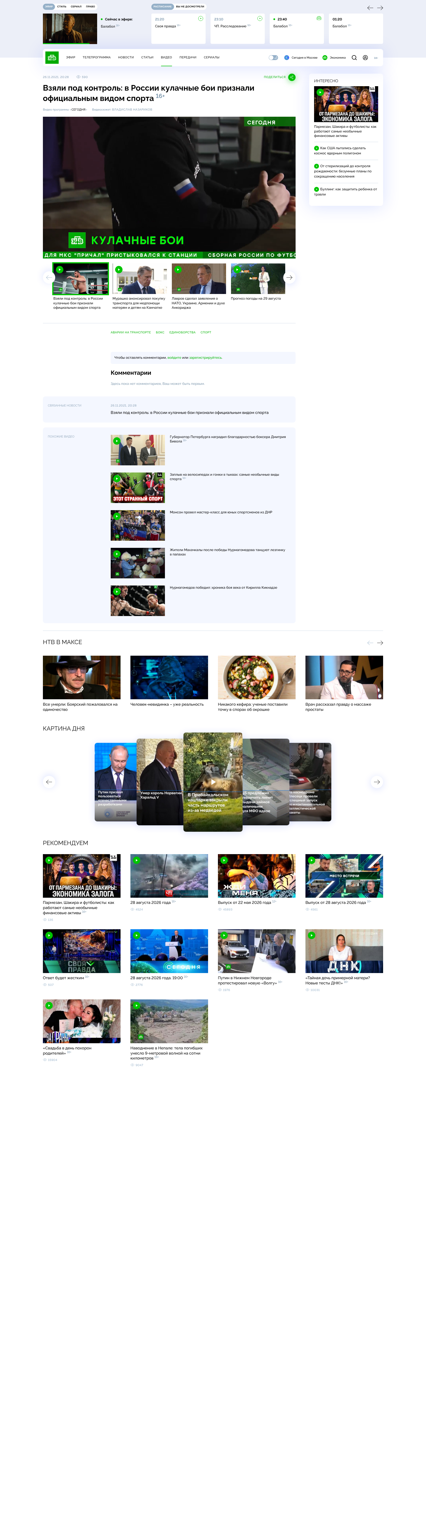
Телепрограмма (97, 57)
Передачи (187, 57)
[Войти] (365, 57)
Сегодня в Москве (305, 57)
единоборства (182, 332)
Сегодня (78, 109)
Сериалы (212, 57)
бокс (160, 332)
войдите (174, 358)
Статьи (147, 57)
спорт (206, 332)
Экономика (338, 57)
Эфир (70, 57)
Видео (166, 57)
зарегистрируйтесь (205, 358)
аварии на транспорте (131, 332)
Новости (126, 57)
